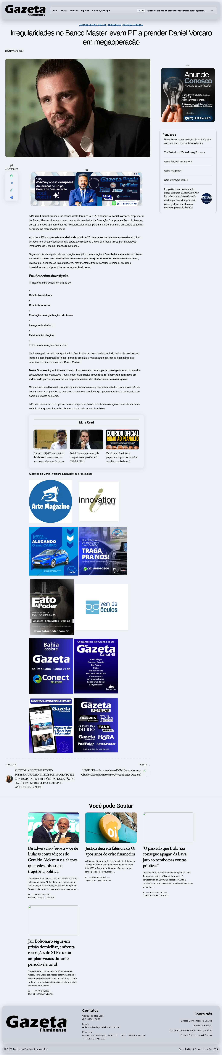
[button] (212, 10)
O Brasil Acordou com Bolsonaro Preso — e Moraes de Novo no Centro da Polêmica (177, 10)
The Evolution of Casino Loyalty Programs (184, 152)
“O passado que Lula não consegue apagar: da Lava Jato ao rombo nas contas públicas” (164, 857)
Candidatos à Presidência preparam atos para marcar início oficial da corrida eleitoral (121, 457)
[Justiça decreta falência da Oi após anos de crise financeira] (111, 827)
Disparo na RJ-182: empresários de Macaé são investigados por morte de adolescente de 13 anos (49, 457)
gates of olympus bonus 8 (176, 180)
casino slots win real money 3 (178, 161)
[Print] (11, 197)
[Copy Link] (11, 190)
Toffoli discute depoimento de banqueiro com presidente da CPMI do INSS (84, 457)
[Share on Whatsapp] (11, 175)
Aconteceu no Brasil (93, 25)
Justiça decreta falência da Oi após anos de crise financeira (110, 851)
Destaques (114, 25)
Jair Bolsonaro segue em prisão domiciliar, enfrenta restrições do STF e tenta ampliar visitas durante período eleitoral (51, 953)
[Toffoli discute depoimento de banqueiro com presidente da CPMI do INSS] (86, 439)
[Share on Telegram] (11, 183)
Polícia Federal (132, 25)
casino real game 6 (173, 171)
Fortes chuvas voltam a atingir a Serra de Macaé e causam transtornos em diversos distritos (187, 141)
